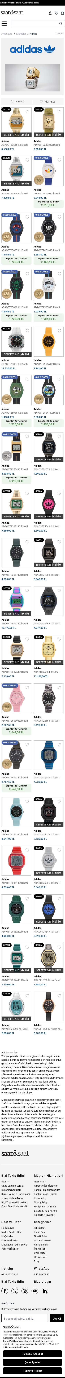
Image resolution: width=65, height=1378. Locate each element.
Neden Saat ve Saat (11, 1232)
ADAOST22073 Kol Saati (47, 469)
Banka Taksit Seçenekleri (47, 1190)
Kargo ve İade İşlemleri (46, 1185)
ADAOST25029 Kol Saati (47, 834)
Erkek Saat (39, 1228)
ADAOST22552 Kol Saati (47, 777)
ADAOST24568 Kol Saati (47, 250)
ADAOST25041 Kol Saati (47, 412)
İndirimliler (39, 1248)
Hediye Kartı (40, 1257)
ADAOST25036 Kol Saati (14, 412)
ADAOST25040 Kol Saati (14, 307)
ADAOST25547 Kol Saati (47, 931)
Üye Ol (57, 1318)
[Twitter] (15, 1291)
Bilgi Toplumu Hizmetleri (14, 1202)
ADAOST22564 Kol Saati (47, 364)
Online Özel (40, 1253)
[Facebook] (5, 1291)
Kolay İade (39, 1198)
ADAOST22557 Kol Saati (15, 574)
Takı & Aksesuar (42, 1240)
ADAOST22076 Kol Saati (15, 980)
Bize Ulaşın (42, 1281)
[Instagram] (25, 1291)
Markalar (21, 33)
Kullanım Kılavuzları (44, 1214)
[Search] (60, 23)
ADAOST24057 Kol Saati (15, 623)
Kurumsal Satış (9, 1240)
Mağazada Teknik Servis (14, 1244)
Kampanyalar (41, 1244)
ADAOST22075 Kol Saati (15, 672)
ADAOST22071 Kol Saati (15, 526)
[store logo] (12, 12)
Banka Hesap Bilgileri (45, 1194)
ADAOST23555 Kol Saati (14, 144)
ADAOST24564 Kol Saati (47, 623)
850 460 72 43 (41, 1274)
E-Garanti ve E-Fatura (45, 1210)
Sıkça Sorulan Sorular (12, 1185)
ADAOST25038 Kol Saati (47, 307)
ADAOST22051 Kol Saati (15, 883)
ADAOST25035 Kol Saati (47, 883)
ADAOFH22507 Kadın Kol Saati (47, 1029)
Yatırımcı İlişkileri (10, 1248)
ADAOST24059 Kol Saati (47, 574)
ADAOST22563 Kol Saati (15, 834)
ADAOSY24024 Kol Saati (47, 672)
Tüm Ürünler (40, 1236)
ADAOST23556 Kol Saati (14, 193)
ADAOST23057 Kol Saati (14, 364)
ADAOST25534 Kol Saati (15, 469)
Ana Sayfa (6, 33)
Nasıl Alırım (40, 1181)
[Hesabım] (50, 13)
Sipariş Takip (40, 1202)
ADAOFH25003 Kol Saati (15, 1028)
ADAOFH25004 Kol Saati (47, 980)
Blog (36, 1261)
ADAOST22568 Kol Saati (47, 720)
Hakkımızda (7, 1228)
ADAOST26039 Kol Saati (15, 720)
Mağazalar (7, 1236)
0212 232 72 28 (9, 1274)
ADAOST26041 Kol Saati (15, 777)
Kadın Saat (40, 1232)
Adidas (33, 33)
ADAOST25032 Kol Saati (15, 931)
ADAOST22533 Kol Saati (47, 144)
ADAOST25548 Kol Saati (47, 526)
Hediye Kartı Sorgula (45, 1206)
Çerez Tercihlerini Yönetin (14, 1206)
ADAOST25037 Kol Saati (14, 250)
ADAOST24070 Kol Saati (47, 193)
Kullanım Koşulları (11, 1190)
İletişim (5, 1181)
